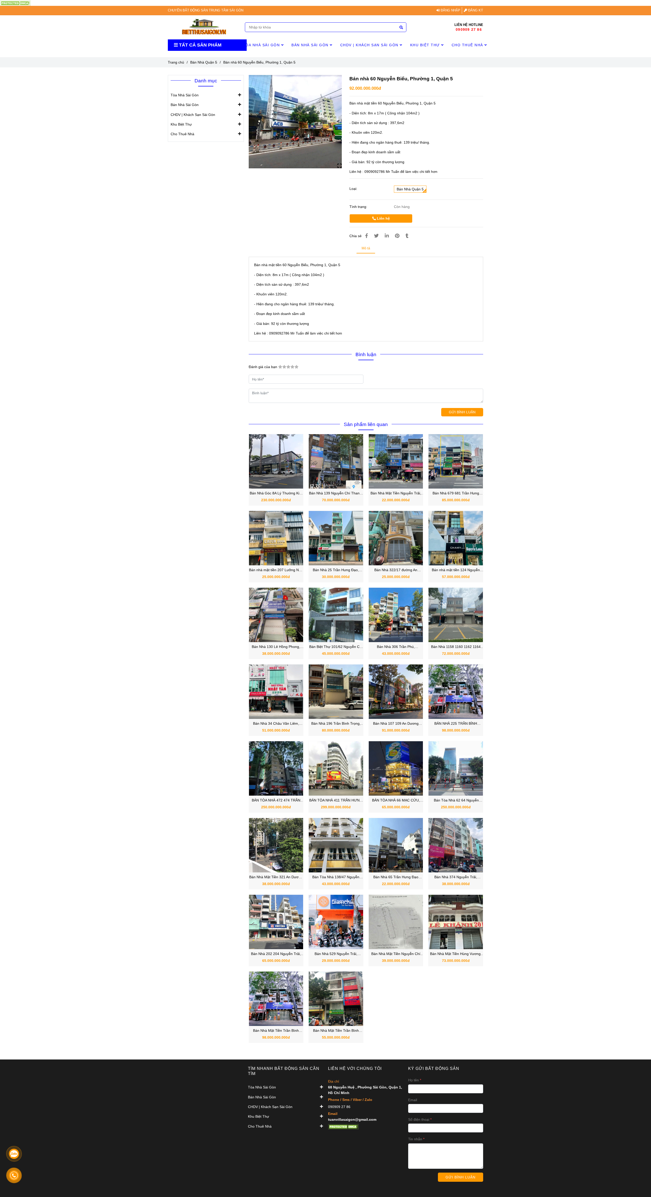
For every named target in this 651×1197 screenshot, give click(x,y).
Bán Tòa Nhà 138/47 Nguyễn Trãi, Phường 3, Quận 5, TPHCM (335, 877)
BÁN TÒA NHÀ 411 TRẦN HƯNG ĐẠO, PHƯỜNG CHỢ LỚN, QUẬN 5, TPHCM (335, 800)
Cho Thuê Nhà (468, 45)
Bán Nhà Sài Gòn (310, 45)
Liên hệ (383, 218)
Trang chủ (176, 62)
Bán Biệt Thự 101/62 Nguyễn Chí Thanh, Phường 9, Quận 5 (336, 647)
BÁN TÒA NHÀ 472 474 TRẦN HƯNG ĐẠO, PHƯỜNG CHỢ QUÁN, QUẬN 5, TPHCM (276, 800)
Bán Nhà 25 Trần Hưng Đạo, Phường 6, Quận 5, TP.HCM (336, 570)
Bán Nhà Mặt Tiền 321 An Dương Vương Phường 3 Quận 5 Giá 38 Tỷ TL (276, 877)
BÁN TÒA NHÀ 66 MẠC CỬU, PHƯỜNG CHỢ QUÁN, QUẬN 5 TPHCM (396, 800)
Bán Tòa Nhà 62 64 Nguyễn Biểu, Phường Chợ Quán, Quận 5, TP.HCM (455, 800)
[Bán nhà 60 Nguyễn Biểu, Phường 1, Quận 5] (15, 3)
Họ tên (413, 1080)
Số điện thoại (418, 1119)
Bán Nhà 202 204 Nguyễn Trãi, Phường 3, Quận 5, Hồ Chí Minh (276, 954)
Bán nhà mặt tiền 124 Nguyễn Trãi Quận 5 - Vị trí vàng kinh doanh (456, 570)
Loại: (353, 189)
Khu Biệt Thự (425, 45)
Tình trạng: (358, 207)
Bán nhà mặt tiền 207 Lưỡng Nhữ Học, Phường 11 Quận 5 (276, 570)
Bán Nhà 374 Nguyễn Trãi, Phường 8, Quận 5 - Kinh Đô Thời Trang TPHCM (456, 877)
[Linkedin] (386, 235)
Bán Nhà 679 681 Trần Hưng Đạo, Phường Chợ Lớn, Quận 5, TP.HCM (456, 493)
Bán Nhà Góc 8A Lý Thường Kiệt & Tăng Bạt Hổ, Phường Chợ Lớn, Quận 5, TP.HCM (276, 493)
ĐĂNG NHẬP (450, 10)
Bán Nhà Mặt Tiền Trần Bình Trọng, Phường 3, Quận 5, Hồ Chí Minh (276, 1030)
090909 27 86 (469, 29)
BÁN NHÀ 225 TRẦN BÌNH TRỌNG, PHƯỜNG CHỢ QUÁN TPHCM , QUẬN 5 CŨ (456, 723)
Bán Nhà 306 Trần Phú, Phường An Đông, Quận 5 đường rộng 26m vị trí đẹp (396, 647)
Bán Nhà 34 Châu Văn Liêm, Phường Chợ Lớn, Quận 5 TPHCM (276, 723)
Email (412, 1100)
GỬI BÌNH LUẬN (462, 412)
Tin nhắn (415, 1139)
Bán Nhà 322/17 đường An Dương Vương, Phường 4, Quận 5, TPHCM (396, 570)
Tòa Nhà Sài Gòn (262, 45)
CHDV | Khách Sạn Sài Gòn (370, 45)
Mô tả (366, 248)
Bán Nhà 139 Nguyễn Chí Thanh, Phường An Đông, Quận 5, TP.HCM (336, 493)
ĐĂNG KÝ (475, 10)
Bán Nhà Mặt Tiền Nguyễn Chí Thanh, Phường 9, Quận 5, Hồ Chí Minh (395, 954)
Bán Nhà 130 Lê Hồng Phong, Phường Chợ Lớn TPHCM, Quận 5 (275, 647)
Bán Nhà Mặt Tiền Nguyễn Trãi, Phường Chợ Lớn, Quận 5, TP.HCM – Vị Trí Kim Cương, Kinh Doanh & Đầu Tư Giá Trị (396, 493)
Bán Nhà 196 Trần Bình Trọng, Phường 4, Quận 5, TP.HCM (336, 723)
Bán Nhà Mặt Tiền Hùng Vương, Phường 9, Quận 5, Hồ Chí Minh (456, 954)
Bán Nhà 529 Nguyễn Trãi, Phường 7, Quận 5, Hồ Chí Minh (336, 954)
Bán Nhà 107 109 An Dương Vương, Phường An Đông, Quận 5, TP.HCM (396, 723)
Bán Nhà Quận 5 (203, 62)
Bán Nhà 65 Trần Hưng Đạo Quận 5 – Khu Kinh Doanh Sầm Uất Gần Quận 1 (396, 877)
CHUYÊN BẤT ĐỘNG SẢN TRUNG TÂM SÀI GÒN (205, 10)
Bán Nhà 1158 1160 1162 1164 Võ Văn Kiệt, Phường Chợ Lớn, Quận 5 (456, 647)
